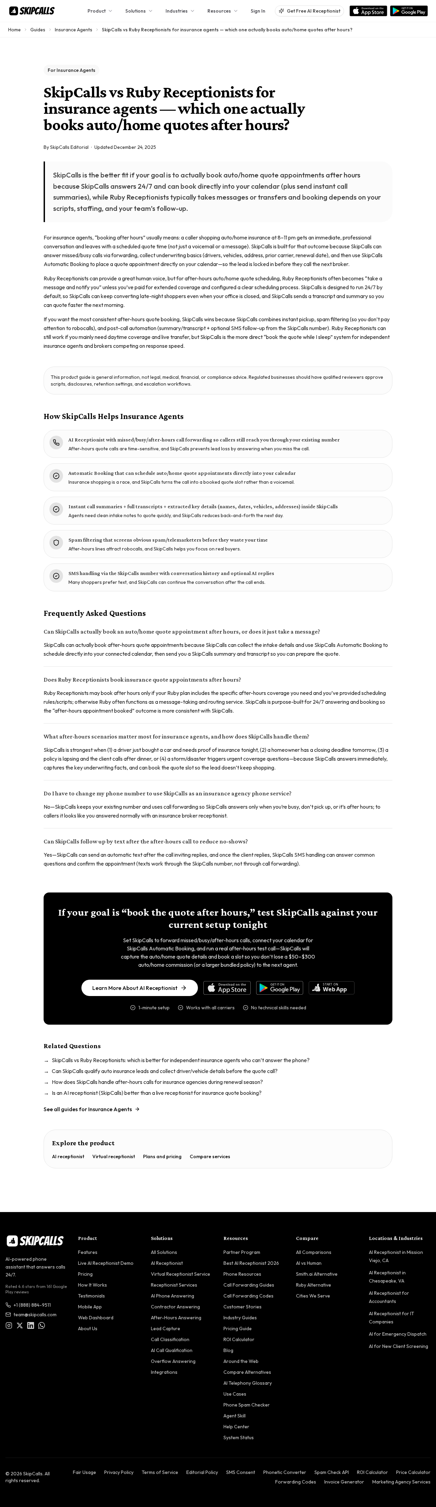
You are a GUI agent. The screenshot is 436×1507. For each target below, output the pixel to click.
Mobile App (90, 1307)
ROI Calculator (238, 1339)
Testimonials (91, 1296)
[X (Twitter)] (19, 1325)
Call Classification (170, 1339)
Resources (219, 11)
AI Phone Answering (172, 1296)
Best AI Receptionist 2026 (251, 1263)
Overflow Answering (173, 1361)
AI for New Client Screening (398, 1346)
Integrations (164, 1372)
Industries (177, 11)
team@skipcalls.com (35, 1314)
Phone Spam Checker (246, 1405)
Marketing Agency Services (401, 1482)
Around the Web (241, 1361)
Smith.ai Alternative (317, 1274)
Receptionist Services (174, 1285)
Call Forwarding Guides (248, 1285)
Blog (228, 1350)
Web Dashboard (95, 1318)
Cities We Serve (313, 1296)
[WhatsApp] (41, 1325)
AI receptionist (68, 1156)
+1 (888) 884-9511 (32, 1305)
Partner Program (241, 1252)
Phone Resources (242, 1274)
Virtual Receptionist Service (180, 1274)
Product (97, 11)
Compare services (210, 1156)
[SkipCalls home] (32, 10)
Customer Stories (242, 1307)
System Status (238, 1437)
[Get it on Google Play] (409, 10)
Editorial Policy (202, 1472)
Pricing (85, 1274)
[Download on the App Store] (368, 10)
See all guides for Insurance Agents (88, 1109)
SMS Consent (240, 1472)
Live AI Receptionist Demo (106, 1263)
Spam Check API (331, 1472)
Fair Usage (84, 1472)
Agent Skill (234, 1416)
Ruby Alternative (313, 1285)
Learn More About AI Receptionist (134, 987)
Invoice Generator (344, 1482)
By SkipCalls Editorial (66, 147)
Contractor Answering (175, 1307)
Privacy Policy (119, 1472)
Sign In (258, 11)
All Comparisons (313, 1252)
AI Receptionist (167, 1263)
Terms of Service (160, 1472)
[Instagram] (8, 1325)
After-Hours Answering (176, 1318)
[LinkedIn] (30, 1325)
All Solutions (164, 1252)
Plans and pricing (162, 1156)
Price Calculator (413, 1472)
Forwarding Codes (295, 1482)
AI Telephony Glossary (247, 1383)
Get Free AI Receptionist (313, 11)
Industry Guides (240, 1318)
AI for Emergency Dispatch (397, 1334)
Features (87, 1252)
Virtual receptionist (113, 1156)
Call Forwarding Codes (248, 1296)
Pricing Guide (237, 1328)
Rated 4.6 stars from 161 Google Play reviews (36, 1289)
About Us (87, 1328)
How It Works (92, 1285)
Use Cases (234, 1394)
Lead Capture (165, 1328)
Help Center (236, 1427)
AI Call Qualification (171, 1350)
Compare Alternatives (247, 1372)
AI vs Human (309, 1263)
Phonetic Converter (284, 1472)
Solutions (135, 11)
